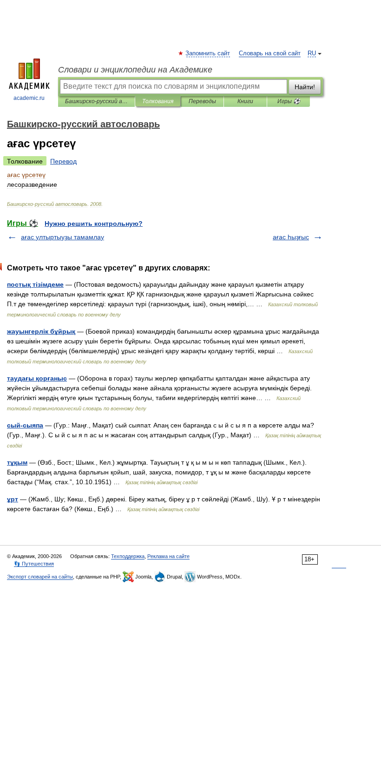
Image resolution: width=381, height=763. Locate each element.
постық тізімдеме (35, 284)
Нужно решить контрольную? (94, 223)
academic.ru (29, 98)
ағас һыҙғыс (291, 237)
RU (312, 53)
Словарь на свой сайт (270, 53)
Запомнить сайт (208, 53)
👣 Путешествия (34, 563)
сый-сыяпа (25, 425)
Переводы (202, 101)
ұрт (12, 499)
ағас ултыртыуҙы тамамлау (62, 237)
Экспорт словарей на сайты (40, 576)
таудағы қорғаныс (37, 378)
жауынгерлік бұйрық (41, 331)
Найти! (305, 87)
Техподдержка (128, 556)
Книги (245, 101)
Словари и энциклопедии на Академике (135, 69)
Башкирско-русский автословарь (96, 101)
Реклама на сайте (168, 556)
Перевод (63, 161)
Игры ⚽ (288, 101)
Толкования (157, 101)
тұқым (17, 462)
